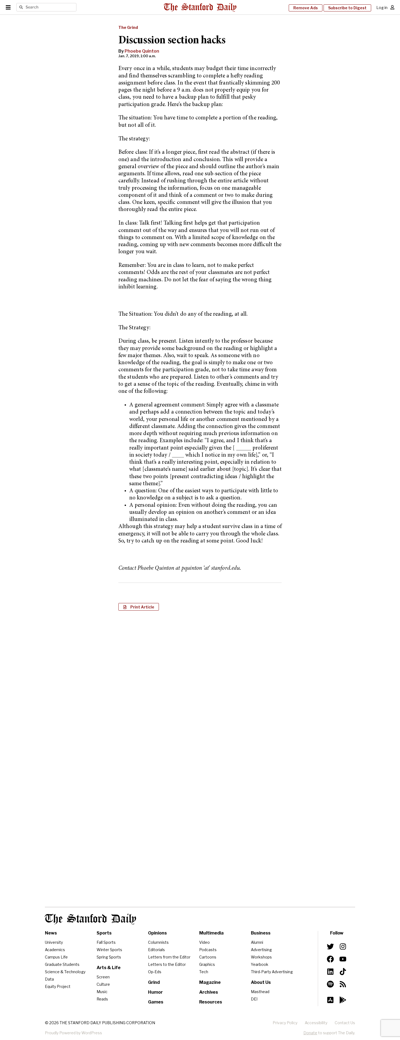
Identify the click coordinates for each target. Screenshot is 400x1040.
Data (49, 979)
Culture (103, 984)
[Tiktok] (343, 971)
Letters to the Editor (167, 964)
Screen (103, 977)
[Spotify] (330, 984)
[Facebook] (330, 959)
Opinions (157, 933)
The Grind (128, 27)
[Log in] (392, 7)
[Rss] (343, 984)
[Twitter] (330, 946)
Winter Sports (109, 949)
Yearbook (259, 964)
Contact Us (345, 1022)
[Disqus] (200, 685)
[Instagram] (343, 946)
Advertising (261, 949)
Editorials (156, 949)
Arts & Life (109, 967)
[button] (138, 607)
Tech (203, 971)
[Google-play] (343, 1000)
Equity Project (57, 986)
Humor (155, 992)
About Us (261, 982)
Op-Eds (154, 971)
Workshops (261, 957)
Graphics (207, 964)
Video (204, 942)
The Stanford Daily (90, 919)
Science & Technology (65, 971)
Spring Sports (109, 957)
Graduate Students (62, 964)
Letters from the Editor (169, 957)
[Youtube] (343, 959)
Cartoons (207, 957)
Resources (210, 1002)
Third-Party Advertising (272, 971)
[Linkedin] (330, 971)
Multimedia (211, 933)
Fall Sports (106, 942)
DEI (254, 999)
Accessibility (316, 1022)
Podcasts (208, 949)
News (51, 933)
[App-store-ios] (330, 1000)
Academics (55, 949)
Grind (154, 982)
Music (102, 991)
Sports (104, 933)
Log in (381, 7)
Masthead (260, 991)
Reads (102, 999)
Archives (208, 992)
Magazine (210, 982)
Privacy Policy (285, 1022)
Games (155, 1002)
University (54, 942)
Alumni (257, 942)
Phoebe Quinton (142, 51)
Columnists (158, 942)
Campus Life (56, 957)
